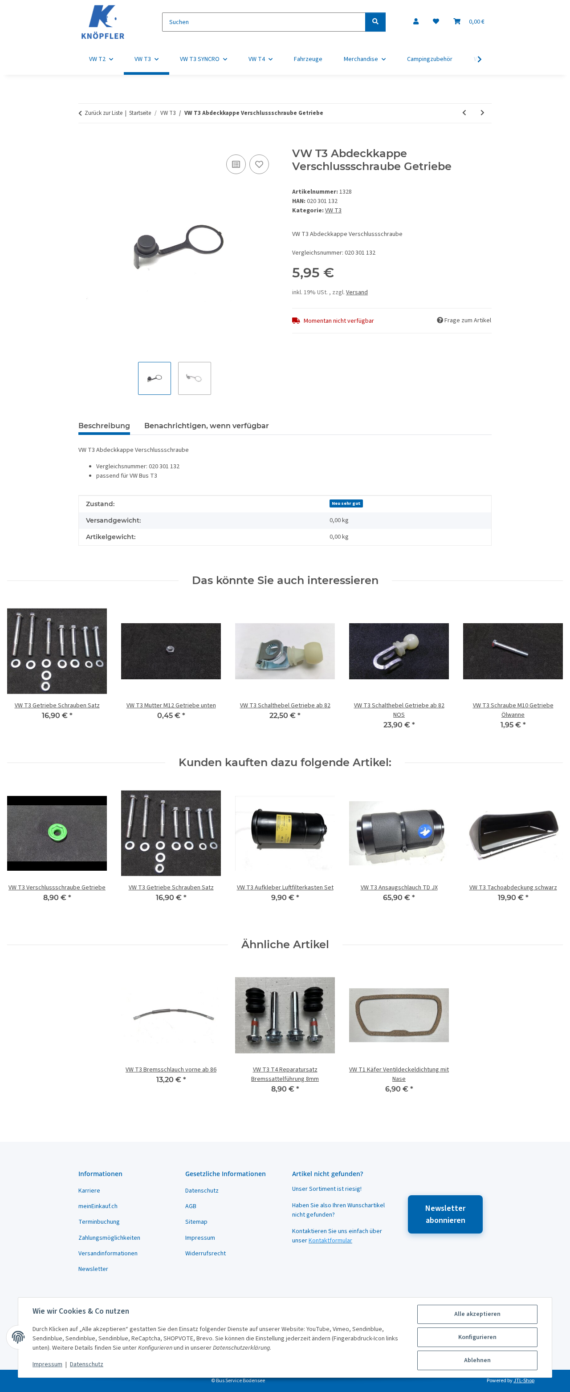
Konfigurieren (477, 1337)
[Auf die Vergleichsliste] (236, 164)
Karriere (89, 1190)
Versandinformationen (108, 1253)
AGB (190, 1206)
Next (548, 671)
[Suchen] (375, 22)
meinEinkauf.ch (98, 1206)
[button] (416, 22)
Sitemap (196, 1221)
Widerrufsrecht (205, 1253)
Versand (357, 292)
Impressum (47, 1364)
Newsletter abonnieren (445, 1214)
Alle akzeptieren (477, 1314)
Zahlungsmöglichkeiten (109, 1238)
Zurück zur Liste (103, 113)
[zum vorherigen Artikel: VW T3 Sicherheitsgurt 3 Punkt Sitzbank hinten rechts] (464, 113)
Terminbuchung (99, 1221)
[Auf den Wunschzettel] (259, 164)
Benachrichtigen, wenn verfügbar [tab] (206, 426)
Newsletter (93, 1269)
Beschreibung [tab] (104, 426)
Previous (22, 671)
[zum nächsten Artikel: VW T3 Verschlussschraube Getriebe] (482, 113)
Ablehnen (477, 1360)
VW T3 (333, 210)
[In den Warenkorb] (85, 142)
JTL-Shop (523, 1380)
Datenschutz (86, 1364)
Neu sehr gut (346, 503)
